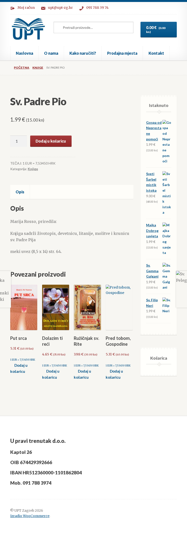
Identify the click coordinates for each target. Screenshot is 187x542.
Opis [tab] (20, 191)
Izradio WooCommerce (29, 516)
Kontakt (156, 53)
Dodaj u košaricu (51, 141)
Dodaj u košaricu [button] (19, 368)
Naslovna (24, 53)
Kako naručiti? (82, 53)
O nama (51, 53)
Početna (21, 67)
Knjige (37, 67)
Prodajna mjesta (122, 53)
